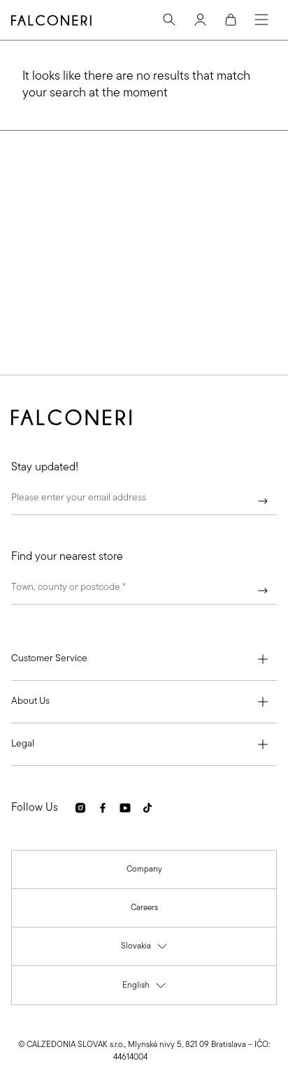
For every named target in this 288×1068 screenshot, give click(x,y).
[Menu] (261, 19)
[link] (144, 869)
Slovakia (144, 949)
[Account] (200, 19)
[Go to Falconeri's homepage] (51, 20)
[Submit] (262, 501)
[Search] (169, 19)
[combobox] (144, 591)
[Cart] (230, 19)
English (144, 988)
